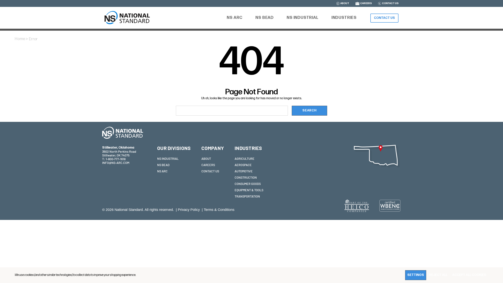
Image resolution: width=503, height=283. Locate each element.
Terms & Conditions (219, 210)
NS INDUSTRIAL (168, 158)
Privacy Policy (189, 210)
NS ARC (162, 171)
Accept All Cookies (469, 275)
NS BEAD (163, 165)
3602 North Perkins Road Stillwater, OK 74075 (119, 151)
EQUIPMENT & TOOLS (249, 190)
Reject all (438, 275)
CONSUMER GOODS (248, 184)
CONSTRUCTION (246, 177)
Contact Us (384, 18)
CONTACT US (390, 3)
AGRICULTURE (244, 158)
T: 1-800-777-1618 (114, 159)
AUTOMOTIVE (244, 171)
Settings (415, 275)
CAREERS (366, 3)
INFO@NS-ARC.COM (115, 162)
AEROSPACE (243, 165)
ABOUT (344, 3)
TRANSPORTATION (247, 196)
